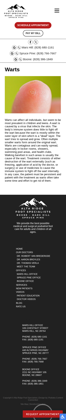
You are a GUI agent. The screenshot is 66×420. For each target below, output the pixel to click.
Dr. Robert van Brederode (33, 256)
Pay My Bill (33, 33)
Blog (19, 303)
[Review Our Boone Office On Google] (15, 59)
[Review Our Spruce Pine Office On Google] (12, 53)
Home (19, 248)
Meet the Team (26, 266)
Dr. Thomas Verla (28, 263)
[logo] (16, 11)
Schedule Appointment (33, 25)
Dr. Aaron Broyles (28, 259)
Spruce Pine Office (29, 277)
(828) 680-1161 (44, 47)
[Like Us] (30, 43)
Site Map (24, 404)
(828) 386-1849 (43, 59)
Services (21, 285)
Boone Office (25, 281)
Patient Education (28, 295)
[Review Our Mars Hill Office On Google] (14, 47)
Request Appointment (43, 414)
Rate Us (20, 306)
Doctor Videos (26, 299)
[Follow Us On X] (35, 43)
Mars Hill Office (27, 274)
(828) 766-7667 (46, 53)
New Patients (24, 288)
